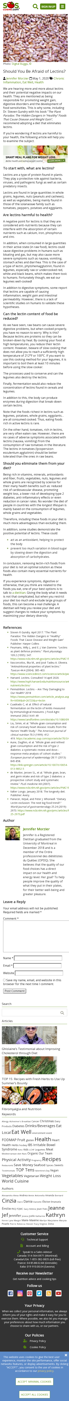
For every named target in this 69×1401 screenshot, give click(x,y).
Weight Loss (50, 1175)
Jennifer (15, 1215)
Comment (11, 919)
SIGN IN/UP (48, 6)
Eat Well (27, 82)
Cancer (35, 1121)
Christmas (47, 1121)
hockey (23, 1145)
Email (8, 966)
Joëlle (32, 1215)
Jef (5, 1215)
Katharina (40, 1216)
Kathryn (55, 1214)
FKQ (14, 1208)
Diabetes (18, 1126)
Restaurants (7, 1165)
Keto (20, 1149)
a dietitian (19, 593)
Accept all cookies (34, 1394)
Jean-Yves (42, 1208)
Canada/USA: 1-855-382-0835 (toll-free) (37, 1259)
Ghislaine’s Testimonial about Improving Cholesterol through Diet (31, 1051)
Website (8, 973)
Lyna (11, 1220)
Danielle (37, 1201)
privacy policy (46, 1371)
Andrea (23, 1195)
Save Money (23, 1164)
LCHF (31, 1149)
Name (8, 958)
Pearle (5, 1223)
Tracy (36, 1224)
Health (39, 82)
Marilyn (43, 1220)
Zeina (51, 1223)
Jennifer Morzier (17, 78)
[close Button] (66, 1355)
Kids (26, 1149)
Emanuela (56, 1201)
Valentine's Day (42, 1170)
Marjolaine (53, 1220)
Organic (32, 1153)
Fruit (21, 1139)
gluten (30, 1140)
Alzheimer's (15, 1121)
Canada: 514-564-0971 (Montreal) (37, 1255)
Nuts (24, 1153)
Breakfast (26, 1121)
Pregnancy (36, 1160)
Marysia (63, 1220)
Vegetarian (31, 1176)
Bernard (59, 1195)
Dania (28, 1201)
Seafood (39, 1165)
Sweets (58, 1165)
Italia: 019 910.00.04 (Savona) (37, 1266)
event (49, 1132)
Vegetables (12, 1175)
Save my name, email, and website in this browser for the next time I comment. (32, 982)
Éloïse (46, 1201)
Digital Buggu (20, 63)
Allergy (5, 1121)
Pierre (13, 1223)
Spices (50, 1165)
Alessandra (7, 1195)
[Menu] (62, 6)
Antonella (40, 1195)
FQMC (20, 1208)
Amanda (49, 1195)
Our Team (45, 1153)
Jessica (25, 1216)
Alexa (16, 1195)
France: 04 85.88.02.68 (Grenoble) (37, 1263)
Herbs (15, 1145)
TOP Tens (25, 1170)
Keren (5, 1220)
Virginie (43, 1223)
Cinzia (9, 1200)
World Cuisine (15, 1181)
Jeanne (56, 1207)
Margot (17, 1220)
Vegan (54, 1170)
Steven (29, 1223)
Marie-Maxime (30, 1220)
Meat (49, 1149)
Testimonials (8, 1170)
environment (38, 1132)
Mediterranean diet (11, 1153)
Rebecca (21, 1223)
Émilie (6, 1208)
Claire (20, 1201)
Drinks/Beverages (40, 1125)
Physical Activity (16, 1159)
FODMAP (9, 1140)
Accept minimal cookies (34, 1381)
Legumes (40, 1149)
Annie (31, 1195)
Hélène (32, 1209)
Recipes (51, 1158)
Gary (26, 1209)
